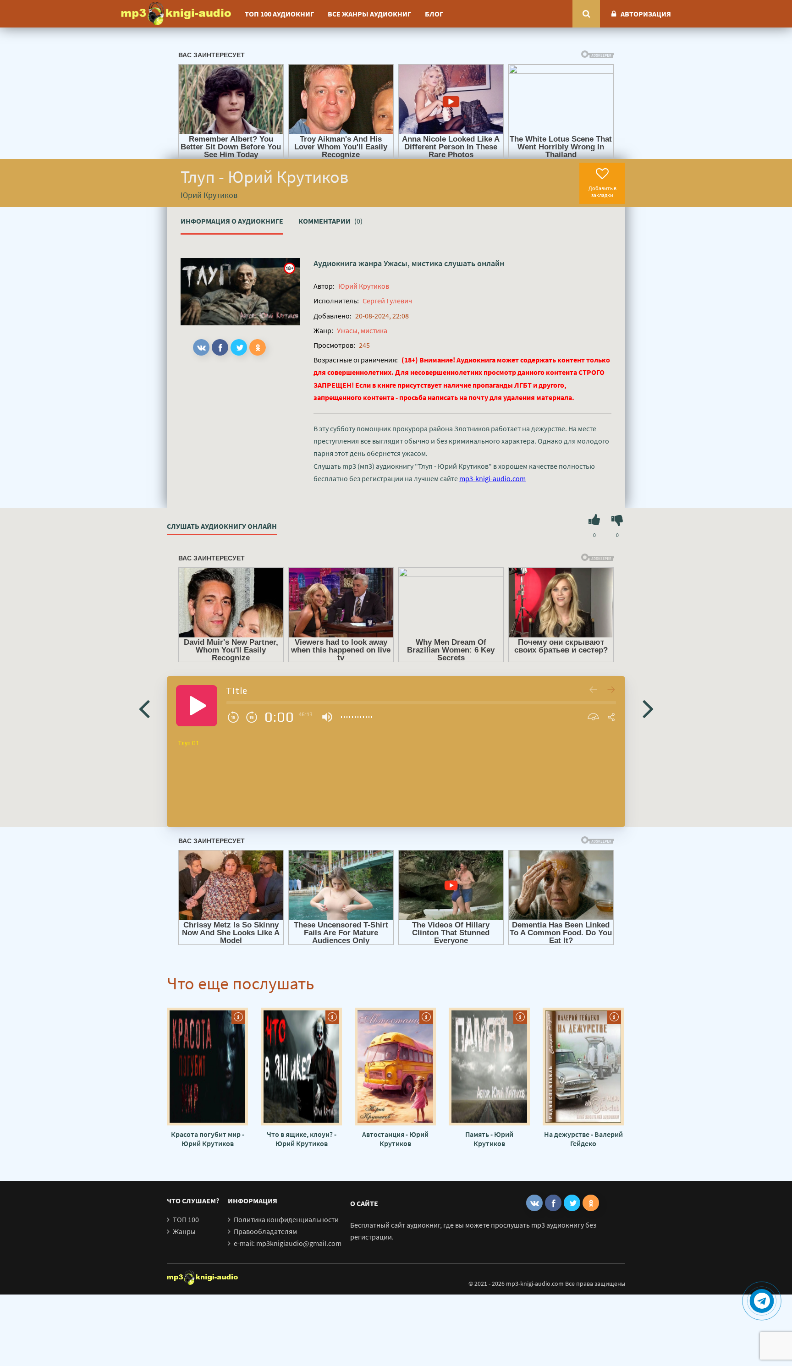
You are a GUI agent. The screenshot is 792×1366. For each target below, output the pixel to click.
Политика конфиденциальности (286, 1219)
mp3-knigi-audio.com (492, 478)
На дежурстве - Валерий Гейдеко (583, 1139)
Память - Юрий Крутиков (489, 1139)
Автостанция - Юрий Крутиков (395, 1139)
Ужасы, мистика (413, 263)
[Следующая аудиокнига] (648, 708)
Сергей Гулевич (387, 300)
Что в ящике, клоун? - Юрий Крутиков (301, 1139)
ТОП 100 (186, 1219)
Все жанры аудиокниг (369, 13)
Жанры (184, 1231)
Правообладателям (265, 1231)
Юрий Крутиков (363, 286)
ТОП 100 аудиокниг (279, 13)
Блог (434, 13)
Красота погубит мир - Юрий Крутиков (207, 1139)
